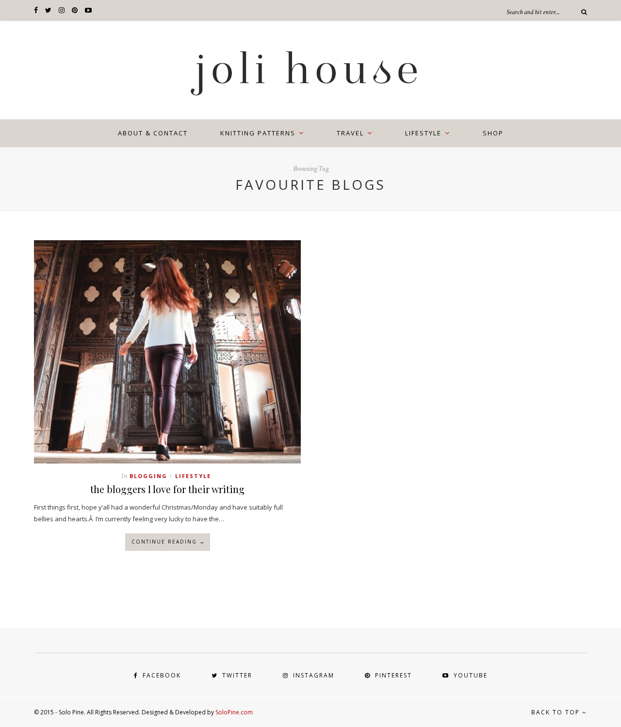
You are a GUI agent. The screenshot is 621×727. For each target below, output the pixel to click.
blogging (148, 475)
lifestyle (423, 133)
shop (493, 133)
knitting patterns (257, 133)
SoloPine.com (234, 712)
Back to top (556, 712)
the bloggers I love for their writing (167, 489)
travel (350, 133)
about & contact (153, 133)
